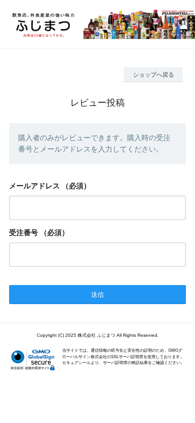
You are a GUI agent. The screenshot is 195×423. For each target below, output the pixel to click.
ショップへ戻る (153, 74)
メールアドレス (34, 186)
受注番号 (23, 232)
